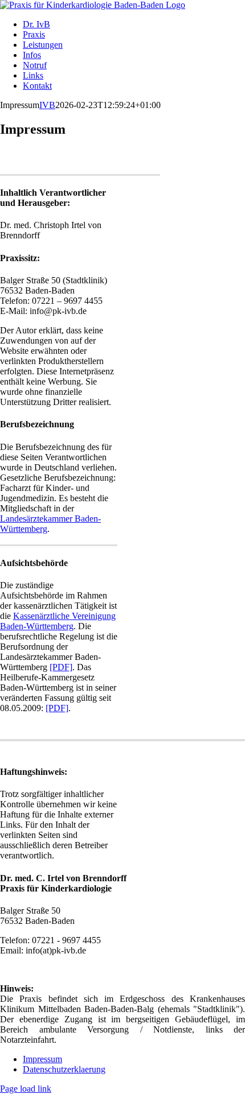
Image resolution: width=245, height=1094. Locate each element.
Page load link (25, 1088)
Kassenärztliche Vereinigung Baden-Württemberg (58, 621)
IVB (47, 105)
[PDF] (61, 667)
